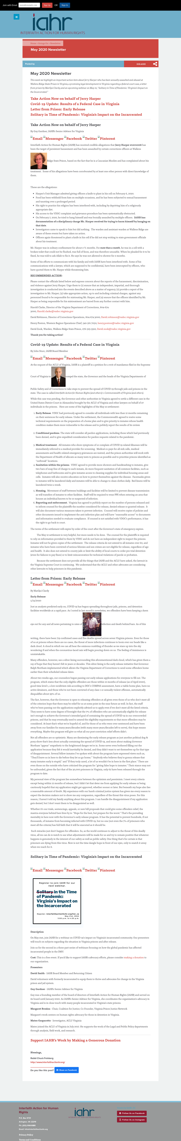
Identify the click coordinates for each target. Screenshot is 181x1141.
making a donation (134, 957)
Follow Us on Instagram (133, 1120)
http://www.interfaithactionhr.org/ (47, 1062)
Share (141, 64)
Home (34, 43)
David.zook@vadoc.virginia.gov (114, 329)
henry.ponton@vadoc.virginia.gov (116, 323)
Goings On (44, 43)
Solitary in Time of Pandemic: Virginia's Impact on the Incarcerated (86, 114)
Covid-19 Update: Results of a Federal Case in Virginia (75, 103)
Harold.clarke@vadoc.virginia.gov (55, 311)
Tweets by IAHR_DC (126, 1107)
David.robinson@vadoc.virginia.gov (120, 317)
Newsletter (55, 43)
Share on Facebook (68, 1070)
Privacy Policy (26, 1134)
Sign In (65, 5)
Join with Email (10, 5)
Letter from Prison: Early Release (57, 109)
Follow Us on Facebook (133, 1113)
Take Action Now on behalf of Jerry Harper (65, 98)
